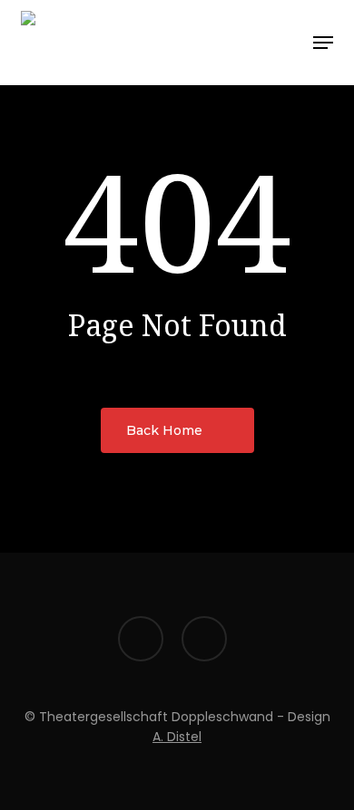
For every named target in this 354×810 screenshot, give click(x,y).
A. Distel (177, 737)
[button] (323, 43)
